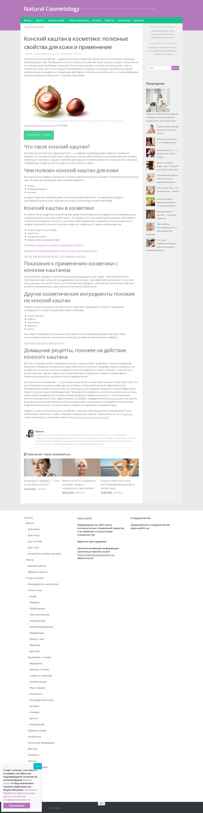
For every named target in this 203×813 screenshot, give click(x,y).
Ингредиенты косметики (43, 584)
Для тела (33, 547)
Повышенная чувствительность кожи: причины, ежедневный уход (60, 250)
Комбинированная (41, 626)
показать (46, 134)
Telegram (128, 414)
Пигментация (38, 681)
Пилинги (33, 754)
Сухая (33, 596)
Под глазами (37, 687)
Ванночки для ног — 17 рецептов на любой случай (167, 153)
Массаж (32, 748)
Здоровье (138, 20)
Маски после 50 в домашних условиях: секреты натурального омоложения (79, 484)
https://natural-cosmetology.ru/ (95, 554)
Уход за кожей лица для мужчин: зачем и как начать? (168, 129)
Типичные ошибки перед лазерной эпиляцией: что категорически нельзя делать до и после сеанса (162, 117)
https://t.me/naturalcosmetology (92, 417)
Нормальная (37, 620)
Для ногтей (35, 541)
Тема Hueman (55, 808)
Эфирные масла (37, 571)
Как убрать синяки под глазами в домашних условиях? (54, 244)
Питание (97, 20)
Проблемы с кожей (39, 657)
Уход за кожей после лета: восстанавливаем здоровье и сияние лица (118, 484)
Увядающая (37, 632)
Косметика (34, 736)
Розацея (34, 712)
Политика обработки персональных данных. (20, 793)
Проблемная (37, 608)
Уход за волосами (79, 20)
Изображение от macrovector (40, 125)
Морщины (36, 663)
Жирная (34, 602)
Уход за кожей (56, 20)
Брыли (34, 718)
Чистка (32, 761)
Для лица (33, 535)
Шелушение (37, 724)
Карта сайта (84, 518)
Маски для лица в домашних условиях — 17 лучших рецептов (167, 202)
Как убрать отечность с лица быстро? (44, 343)
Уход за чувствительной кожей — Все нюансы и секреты (55, 256)
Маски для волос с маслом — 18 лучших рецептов (166, 214)
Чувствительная (39, 614)
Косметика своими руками (44, 553)
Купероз (34, 706)
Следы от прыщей (41, 675)
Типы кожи (34, 590)
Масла (39, 20)
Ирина (28, 54)
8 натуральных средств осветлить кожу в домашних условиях (167, 178)
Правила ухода (37, 730)
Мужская (35, 645)
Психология (123, 20)
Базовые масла (37, 565)
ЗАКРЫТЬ (37, 766)
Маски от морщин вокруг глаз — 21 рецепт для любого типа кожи (168, 166)
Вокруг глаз (37, 639)
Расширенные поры (42, 700)
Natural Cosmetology (51, 8)
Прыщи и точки (39, 669)
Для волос (34, 529)
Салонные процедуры (41, 742)
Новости (109, 20)
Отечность (36, 693)
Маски (27, 20)
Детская (34, 651)
